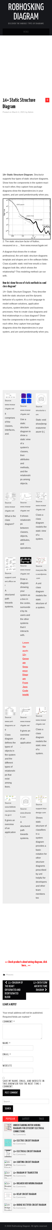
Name (7, 1043)
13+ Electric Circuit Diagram (26, 1141)
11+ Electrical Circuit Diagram (27, 1151)
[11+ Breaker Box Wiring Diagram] (8, 1185)
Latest (26, 1119)
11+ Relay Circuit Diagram (24, 1194)
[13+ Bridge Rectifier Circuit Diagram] (8, 1206)
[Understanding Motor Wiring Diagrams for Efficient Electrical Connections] (8, 1127)
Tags (41, 1119)
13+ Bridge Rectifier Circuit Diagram (29, 1205)
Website (7, 1066)
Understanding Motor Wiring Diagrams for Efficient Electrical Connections (28, 1128)
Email (7, 1054)
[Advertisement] (26, 67)
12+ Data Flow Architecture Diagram (40, 986)
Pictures (9, 975)
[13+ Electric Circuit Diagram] (8, 1142)
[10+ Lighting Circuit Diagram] (8, 1164)
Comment (9, 1022)
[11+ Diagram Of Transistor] (8, 1174)
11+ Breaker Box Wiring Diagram (28, 1183)
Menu (26, 32)
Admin (30, 112)
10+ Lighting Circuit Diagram (26, 1162)
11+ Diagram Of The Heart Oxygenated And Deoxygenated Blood (14, 990)
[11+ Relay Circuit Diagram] (8, 1196)
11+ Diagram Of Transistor (25, 1173)
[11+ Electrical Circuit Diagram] (8, 1153)
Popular (10, 1119)
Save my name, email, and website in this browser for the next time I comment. (24, 1084)
